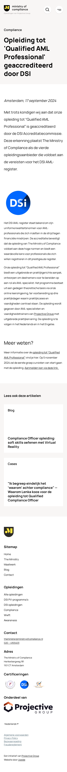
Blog (6, 569)
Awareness (10, 620)
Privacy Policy (11, 738)
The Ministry (11, 559)
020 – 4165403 (11, 642)
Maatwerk (10, 564)
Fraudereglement (13, 744)
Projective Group (44, 314)
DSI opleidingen (13, 605)
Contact (9, 575)
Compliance (11, 610)
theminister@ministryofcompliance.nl (23, 638)
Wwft (7, 615)
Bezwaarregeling (12, 741)
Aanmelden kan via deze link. (42, 368)
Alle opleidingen (13, 594)
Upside (21, 759)
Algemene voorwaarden (16, 734)
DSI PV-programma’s (16, 599)
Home (7, 554)
